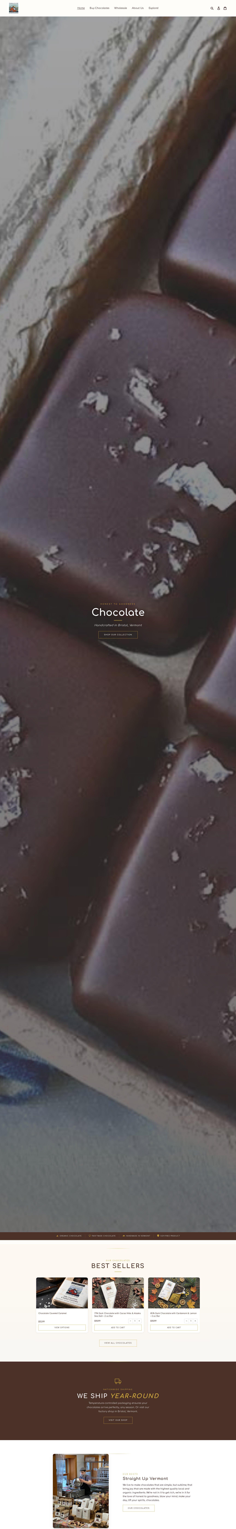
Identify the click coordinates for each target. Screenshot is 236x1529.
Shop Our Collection (118, 635)
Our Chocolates (139, 1508)
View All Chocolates (118, 1343)
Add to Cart (118, 1328)
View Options (62, 1328)
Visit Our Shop (118, 1420)
